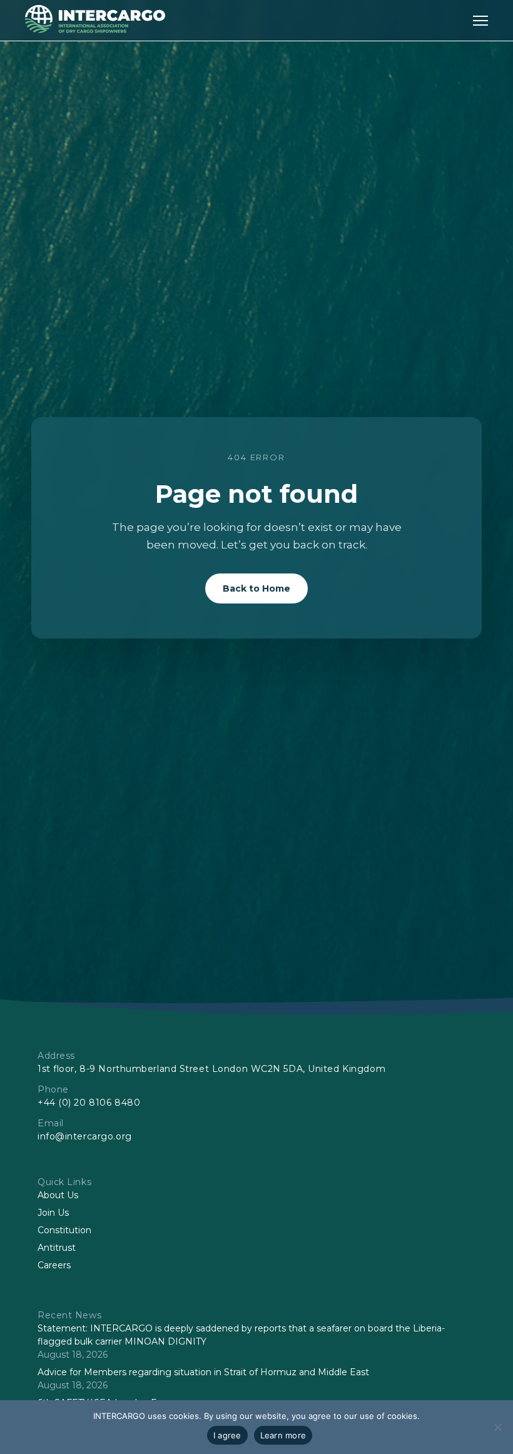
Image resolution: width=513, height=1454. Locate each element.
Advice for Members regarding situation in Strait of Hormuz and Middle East (203, 1372)
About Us (58, 1195)
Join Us (53, 1212)
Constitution (64, 1230)
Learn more (283, 1435)
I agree (227, 1435)
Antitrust (57, 1247)
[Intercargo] (95, 30)
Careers (54, 1265)
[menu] (480, 20)
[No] (497, 1427)
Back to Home (256, 588)
